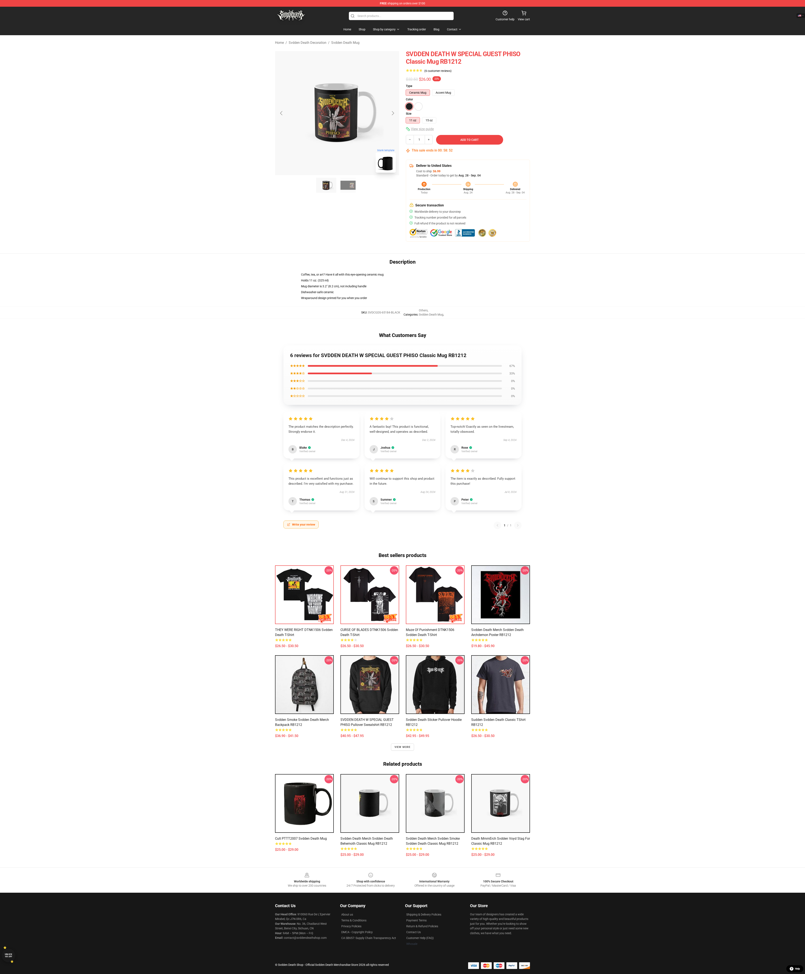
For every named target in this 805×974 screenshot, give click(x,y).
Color (409, 99)
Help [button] (797, 968)
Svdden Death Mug (345, 43)
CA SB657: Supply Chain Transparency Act (368, 938)
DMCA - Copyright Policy (357, 932)
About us (347, 914)
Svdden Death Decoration (307, 43)
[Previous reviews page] (497, 525)
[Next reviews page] (518, 525)
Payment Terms (416, 920)
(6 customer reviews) (438, 71)
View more (403, 747)
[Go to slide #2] (348, 185)
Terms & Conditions (353, 920)
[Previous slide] (281, 113)
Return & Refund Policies (422, 926)
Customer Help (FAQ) (420, 938)
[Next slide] (392, 113)
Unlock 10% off (8, 955)
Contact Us (413, 932)
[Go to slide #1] (326, 185)
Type (409, 86)
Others (423, 310)
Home (279, 43)
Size (409, 113)
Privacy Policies (351, 926)
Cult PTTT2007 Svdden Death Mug (301, 839)
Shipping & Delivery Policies (423, 914)
